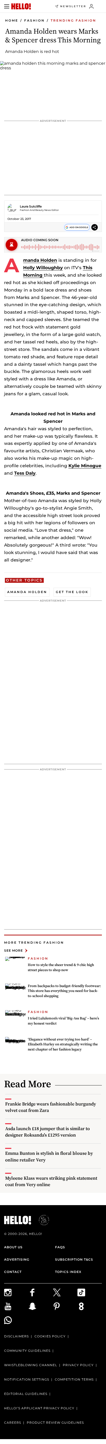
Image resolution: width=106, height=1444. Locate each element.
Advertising (16, 1259)
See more (13, 950)
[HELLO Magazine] (21, 6)
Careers (12, 1422)
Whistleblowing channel (30, 1365)
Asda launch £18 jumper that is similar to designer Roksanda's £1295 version (47, 1131)
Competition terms (74, 1379)
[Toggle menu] (6, 6)
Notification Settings (26, 1379)
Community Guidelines (27, 1351)
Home (11, 20)
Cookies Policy (50, 1336)
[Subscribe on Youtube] (16, 1306)
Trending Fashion (73, 20)
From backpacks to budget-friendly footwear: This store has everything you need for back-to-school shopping (64, 990)
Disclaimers (16, 1336)
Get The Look (72, 592)
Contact (13, 1272)
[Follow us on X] (65, 1292)
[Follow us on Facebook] (41, 1292)
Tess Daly (25, 473)
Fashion (34, 20)
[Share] (94, 227)
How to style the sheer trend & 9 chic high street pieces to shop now (61, 967)
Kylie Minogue (84, 465)
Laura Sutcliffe (31, 206)
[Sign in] (91, 6)
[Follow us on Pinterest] (65, 1306)
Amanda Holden (40, 260)
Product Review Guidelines (55, 1422)
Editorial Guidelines (25, 1394)
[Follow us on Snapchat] (41, 1306)
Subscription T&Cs (74, 1259)
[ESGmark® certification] (41, 1220)
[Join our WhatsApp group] (16, 1320)
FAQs (60, 1247)
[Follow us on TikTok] (89, 1292)
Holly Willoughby (43, 267)
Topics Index (68, 1272)
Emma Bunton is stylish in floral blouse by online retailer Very (49, 1156)
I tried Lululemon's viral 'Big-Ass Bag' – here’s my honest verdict (63, 1021)
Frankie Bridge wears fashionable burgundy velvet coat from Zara (50, 1107)
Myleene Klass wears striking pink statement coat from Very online (51, 1181)
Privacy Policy (78, 1365)
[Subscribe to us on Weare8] (89, 1306)
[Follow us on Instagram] (16, 1292)
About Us (13, 1247)
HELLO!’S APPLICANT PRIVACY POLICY (39, 1408)
